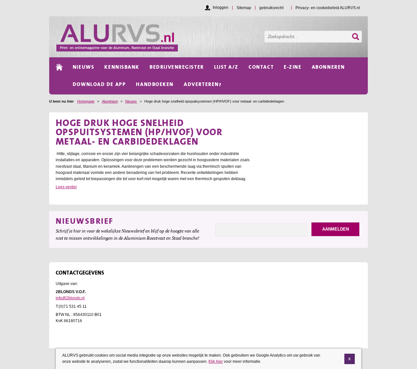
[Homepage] (212, 36)
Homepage (85, 101)
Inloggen (220, 7)
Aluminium (110, 101)
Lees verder (66, 187)
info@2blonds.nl (70, 298)
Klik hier (215, 361)
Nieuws (131, 101)
